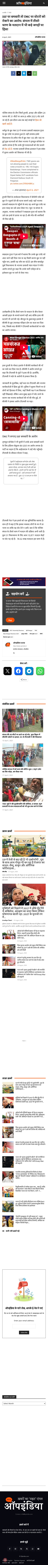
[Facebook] (13, 73)
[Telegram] (24, 73)
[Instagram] (15, 1549)
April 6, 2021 (32, 190)
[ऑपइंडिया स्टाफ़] (8, 648)
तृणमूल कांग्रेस (24, 634)
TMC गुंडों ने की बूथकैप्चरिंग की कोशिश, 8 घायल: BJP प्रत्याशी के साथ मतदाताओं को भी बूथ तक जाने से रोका (22, 805)
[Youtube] (38, 1549)
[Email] (29, 73)
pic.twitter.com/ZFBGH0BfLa (22, 184)
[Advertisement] (24, 1008)
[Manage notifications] (5, 1560)
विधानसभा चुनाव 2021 (8, 637)
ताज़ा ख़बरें (7, 1078)
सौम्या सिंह (4, 871)
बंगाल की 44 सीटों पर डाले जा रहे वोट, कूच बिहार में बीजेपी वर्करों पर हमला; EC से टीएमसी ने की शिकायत (22, 735)
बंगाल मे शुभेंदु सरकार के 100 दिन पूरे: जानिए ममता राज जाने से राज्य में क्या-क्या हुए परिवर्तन (30, 960)
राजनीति (4, 12)
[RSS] (21, 1549)
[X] (18, 73)
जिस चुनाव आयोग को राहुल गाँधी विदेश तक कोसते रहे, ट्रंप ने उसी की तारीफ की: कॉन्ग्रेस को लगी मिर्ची (31, 948)
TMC (36, 630)
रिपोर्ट (10, 12)
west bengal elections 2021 (11, 634)
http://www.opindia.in (20, 646)
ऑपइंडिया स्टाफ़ (40, 37)
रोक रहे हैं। (8, 148)
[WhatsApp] (34, 73)
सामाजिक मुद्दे (5, 855)
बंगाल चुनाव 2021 (34, 634)
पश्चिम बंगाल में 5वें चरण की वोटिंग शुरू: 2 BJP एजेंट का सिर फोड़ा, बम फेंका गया (21, 770)
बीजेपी (41, 634)
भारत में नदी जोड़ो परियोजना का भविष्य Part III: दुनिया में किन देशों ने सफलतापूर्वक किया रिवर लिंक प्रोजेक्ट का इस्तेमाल (29, 1203)
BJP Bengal (29, 630)
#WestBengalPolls (17, 161)
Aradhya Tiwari (7, 920)
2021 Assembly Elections (17, 630)
